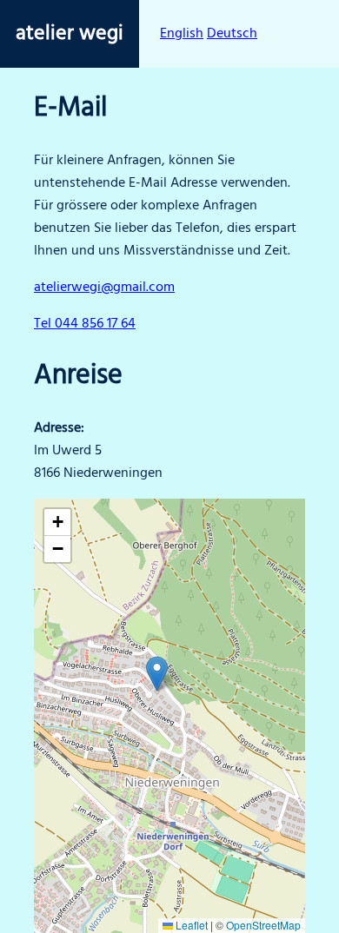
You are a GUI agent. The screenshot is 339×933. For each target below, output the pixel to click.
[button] (157, 673)
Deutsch (232, 34)
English (181, 34)
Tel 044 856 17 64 (85, 324)
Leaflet (190, 924)
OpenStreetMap (263, 924)
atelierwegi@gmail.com (104, 287)
